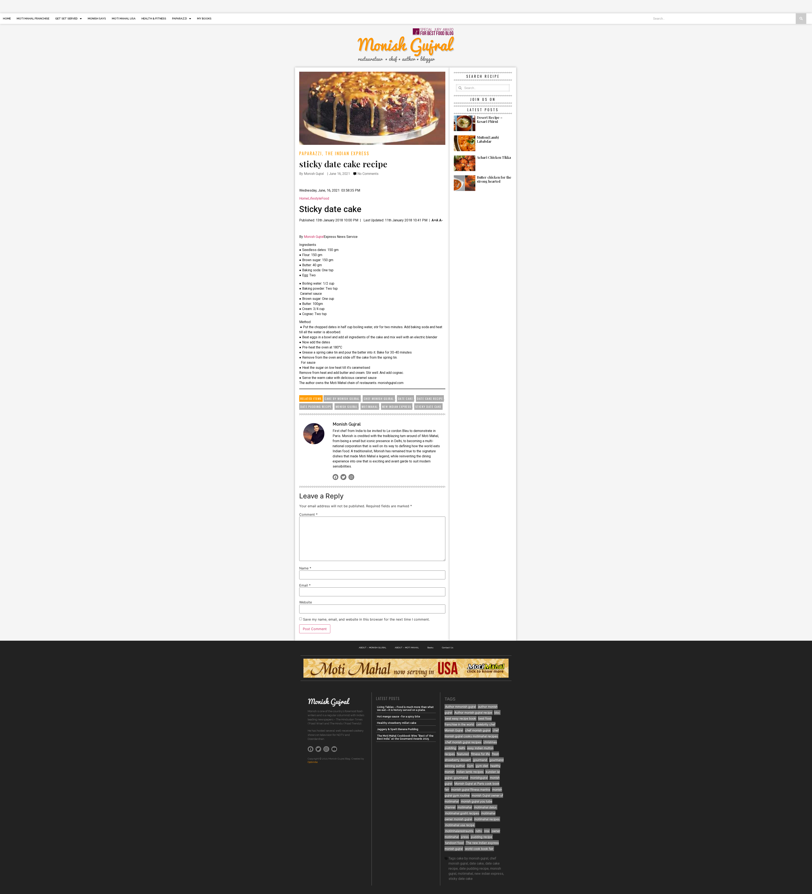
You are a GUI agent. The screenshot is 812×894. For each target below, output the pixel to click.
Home (7, 18)
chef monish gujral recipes (463, 742)
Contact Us (447, 647)
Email (305, 585)
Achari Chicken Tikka (494, 157)
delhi (461, 748)
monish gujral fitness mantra (470, 789)
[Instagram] (351, 477)
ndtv (479, 831)
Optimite (313, 762)
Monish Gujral (314, 237)
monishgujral (479, 777)
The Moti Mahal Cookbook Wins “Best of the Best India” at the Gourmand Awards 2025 (405, 737)
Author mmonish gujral (460, 706)
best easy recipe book (460, 718)
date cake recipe (430, 398)
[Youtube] (334, 749)
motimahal (370, 406)
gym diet (482, 766)
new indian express (396, 406)
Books (430, 647)
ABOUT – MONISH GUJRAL (372, 647)
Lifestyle (314, 198)
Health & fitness (153, 18)
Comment (308, 514)
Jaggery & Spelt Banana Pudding (397, 729)
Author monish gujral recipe (473, 712)
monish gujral (347, 406)
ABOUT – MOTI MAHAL (407, 647)
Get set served (66, 18)
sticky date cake (428, 406)
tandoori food (454, 843)
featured (463, 754)
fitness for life (480, 754)
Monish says (97, 18)
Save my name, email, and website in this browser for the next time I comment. (366, 619)
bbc (497, 712)
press (465, 837)
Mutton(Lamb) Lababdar (488, 139)
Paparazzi (179, 18)
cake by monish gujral (342, 398)
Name (305, 568)
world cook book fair (479, 848)
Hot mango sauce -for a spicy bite (398, 716)
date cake (405, 398)
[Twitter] (343, 477)
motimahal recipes (486, 819)
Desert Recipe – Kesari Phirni (489, 119)
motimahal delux (485, 807)
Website (305, 602)
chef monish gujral (379, 398)
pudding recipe (481, 837)
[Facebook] (335, 477)
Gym (470, 766)
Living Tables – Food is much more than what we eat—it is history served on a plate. (405, 709)
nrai (486, 831)
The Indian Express (347, 153)
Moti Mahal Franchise (33, 18)
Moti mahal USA (124, 18)
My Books (204, 18)
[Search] (801, 18)
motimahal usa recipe (460, 825)
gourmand (480, 760)
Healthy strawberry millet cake (396, 722)
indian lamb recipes (470, 771)
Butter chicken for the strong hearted (494, 179)
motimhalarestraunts (459, 831)
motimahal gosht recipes (462, 813)
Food (325, 198)
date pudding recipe (316, 406)
